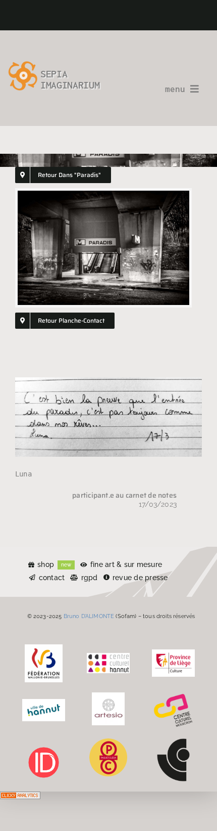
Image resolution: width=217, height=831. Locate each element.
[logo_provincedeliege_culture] (173, 653)
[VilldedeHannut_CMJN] (43, 702)
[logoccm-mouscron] (173, 696)
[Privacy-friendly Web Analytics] (20, 798)
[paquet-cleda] (108, 742)
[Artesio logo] (108, 696)
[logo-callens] (173, 742)
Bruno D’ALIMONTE (89, 616)
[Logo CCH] (108, 656)
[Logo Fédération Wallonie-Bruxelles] (44, 647)
